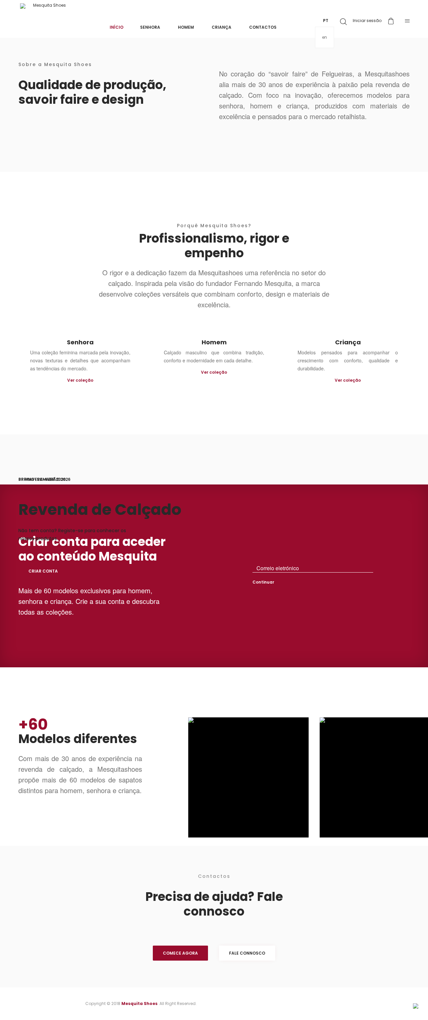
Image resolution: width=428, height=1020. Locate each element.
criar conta (43, 571)
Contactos (263, 27)
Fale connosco (247, 953)
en (324, 37)
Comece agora (180, 953)
